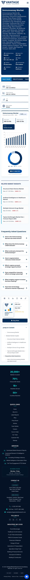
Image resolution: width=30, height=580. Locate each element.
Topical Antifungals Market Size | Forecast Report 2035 (16, 351)
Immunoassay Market (13, 332)
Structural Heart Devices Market (15, 339)
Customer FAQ (15, 437)
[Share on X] (8, 298)
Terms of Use (15, 576)
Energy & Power (15, 543)
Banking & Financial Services (15, 551)
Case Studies (15, 426)
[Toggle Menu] (28, 3)
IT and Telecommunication (15, 534)
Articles (15, 423)
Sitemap (15, 440)
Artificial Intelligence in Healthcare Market (16, 343)
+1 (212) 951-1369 (16, 506)
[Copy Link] (25, 298)
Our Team (15, 434)
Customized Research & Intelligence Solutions (14, 454)
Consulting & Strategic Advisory (16, 457)
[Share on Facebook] (4, 298)
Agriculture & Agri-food (15, 549)
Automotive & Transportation (15, 546)
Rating (16, 310)
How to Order (15, 432)
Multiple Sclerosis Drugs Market (15, 347)
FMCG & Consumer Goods (15, 537)
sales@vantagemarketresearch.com (16, 512)
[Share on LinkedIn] (13, 298)
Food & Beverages (15, 529)
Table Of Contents (18, 79)
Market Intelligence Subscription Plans (17, 460)
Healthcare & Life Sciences (15, 531)
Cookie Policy (22, 576)
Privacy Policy (7, 576)
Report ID (17, 302)
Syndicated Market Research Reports (16, 450)
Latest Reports (15, 415)
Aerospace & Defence (15, 554)
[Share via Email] (21, 298)
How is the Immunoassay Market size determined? (16, 360)
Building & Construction (15, 557)
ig (13, 519)
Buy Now (16, 320)
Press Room (15, 420)
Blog (15, 417)
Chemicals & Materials (15, 540)
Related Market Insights (12, 336)
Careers (15, 429)
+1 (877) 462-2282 (19, 509)
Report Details (6, 79)
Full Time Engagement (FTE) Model (16, 463)
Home (15, 409)
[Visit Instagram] (17, 298)
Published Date (18, 306)
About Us (15, 412)
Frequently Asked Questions (13, 356)
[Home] (10, 3)
